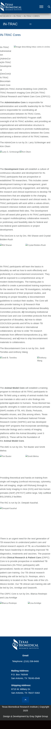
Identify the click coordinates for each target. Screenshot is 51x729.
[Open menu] (30, 24)
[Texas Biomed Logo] (25, 644)
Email (25, 655)
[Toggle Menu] (41, 7)
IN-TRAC (17, 16)
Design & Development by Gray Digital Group (25, 716)
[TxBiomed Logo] (10, 10)
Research (5, 16)
